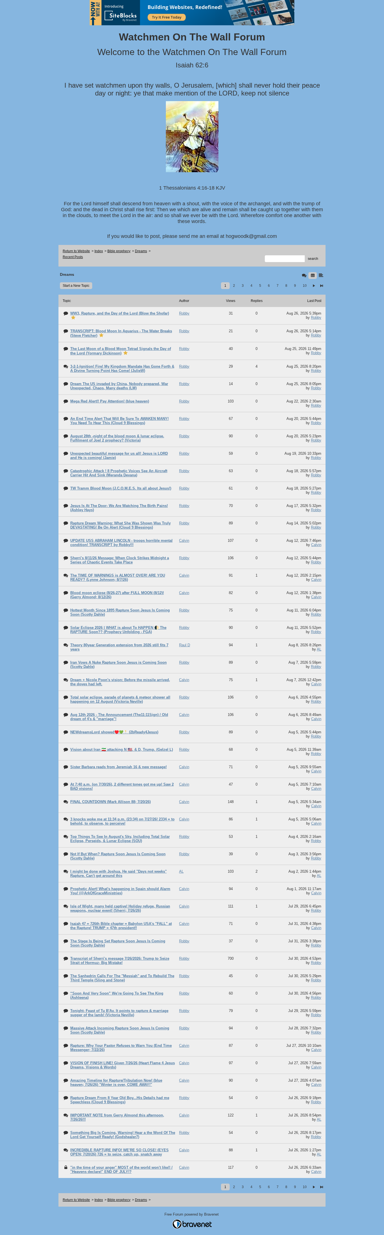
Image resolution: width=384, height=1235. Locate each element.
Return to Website (76, 251)
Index (98, 251)
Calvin (316, 545)
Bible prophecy (118, 251)
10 (305, 286)
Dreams (141, 251)
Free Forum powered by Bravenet (192, 1214)
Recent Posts (73, 257)
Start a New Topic (76, 286)
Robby (316, 317)
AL (319, 649)
